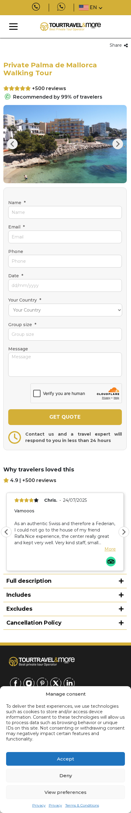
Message (18, 349)
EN (93, 7)
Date (15, 275)
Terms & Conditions (82, 805)
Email (16, 227)
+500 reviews (49, 88)
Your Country (24, 300)
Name (17, 202)
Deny (65, 775)
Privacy (39, 805)
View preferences (65, 792)
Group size (22, 324)
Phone (15, 251)
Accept (65, 759)
